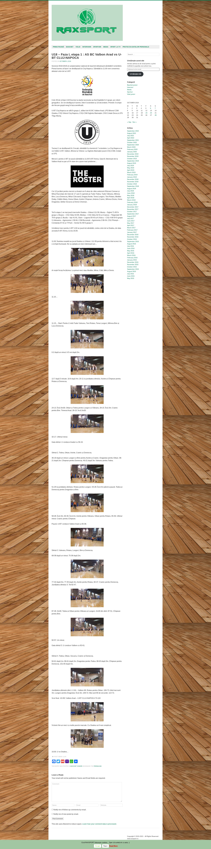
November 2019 (132, 156)
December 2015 (132, 262)
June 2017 (131, 221)
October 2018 (132, 184)
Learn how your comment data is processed (99, 824)
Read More (113, 846)
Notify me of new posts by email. (66, 814)
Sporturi (97, 47)
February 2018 (132, 202)
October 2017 (132, 211)
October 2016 (132, 239)
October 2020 (132, 142)
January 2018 (132, 205)
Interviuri (86, 47)
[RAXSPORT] (87, 23)
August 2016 (131, 244)
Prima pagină (58, 47)
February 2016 (132, 257)
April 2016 (130, 253)
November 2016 (132, 237)
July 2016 (130, 246)
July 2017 (130, 218)
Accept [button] (97, 846)
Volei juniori (131, 94)
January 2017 (132, 232)
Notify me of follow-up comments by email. (70, 810)
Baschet (69, 47)
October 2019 (132, 158)
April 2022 (130, 138)
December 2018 (132, 179)
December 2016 (132, 234)
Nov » (135, 122)
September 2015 (133, 269)
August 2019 (131, 163)
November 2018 (132, 181)
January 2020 (132, 152)
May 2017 (130, 223)
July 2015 (130, 274)
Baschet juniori (76, 766)
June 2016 (131, 248)
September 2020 (133, 145)
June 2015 (131, 276)
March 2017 (131, 228)
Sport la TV (115, 47)
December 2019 (132, 154)
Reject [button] (105, 846)
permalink (98, 766)
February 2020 (132, 149)
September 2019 (133, 161)
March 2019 (131, 172)
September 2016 (133, 241)
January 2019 (132, 177)
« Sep (129, 122)
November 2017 (132, 209)
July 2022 (130, 135)
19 (146, 113)
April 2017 (130, 225)
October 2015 (132, 267)
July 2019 (130, 165)
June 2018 (131, 193)
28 (155, 115)
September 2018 (133, 186)
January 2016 (132, 260)
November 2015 (132, 264)
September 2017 (133, 214)
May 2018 (130, 195)
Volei (78, 47)
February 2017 (132, 230)
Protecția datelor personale (136, 47)
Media (105, 47)
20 (151, 113)
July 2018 (130, 191)
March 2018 (131, 200)
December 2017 (132, 207)
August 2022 (131, 133)
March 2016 (131, 255)
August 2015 (131, 271)
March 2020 (131, 147)
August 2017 (131, 216)
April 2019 (130, 170)
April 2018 (130, 198)
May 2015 (130, 278)
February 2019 (132, 175)
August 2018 (131, 188)
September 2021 (133, 140)
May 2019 (130, 168)
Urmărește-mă (135, 74)
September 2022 (133, 131)
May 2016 (130, 251)
